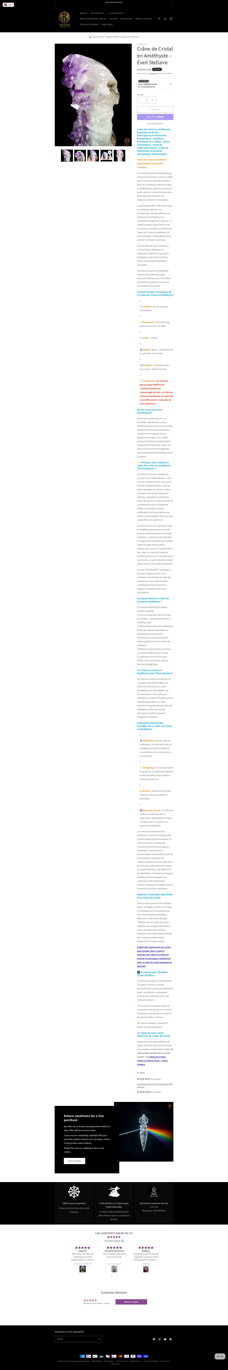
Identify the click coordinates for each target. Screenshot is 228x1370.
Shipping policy (135, 1361)
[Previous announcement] (55, 2)
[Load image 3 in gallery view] (93, 155)
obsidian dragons (69, 1361)
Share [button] (142, 1072)
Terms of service (122, 1361)
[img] (114, 1237)
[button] (98, 13)
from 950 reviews (112, 1240)
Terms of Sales (74, 1161)
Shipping (152, 73)
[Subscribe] (99, 1339)
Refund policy (97, 1361)
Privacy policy (109, 1361)
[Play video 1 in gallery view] (106, 155)
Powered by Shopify (83, 1361)
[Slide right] (129, 156)
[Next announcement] (172, 2)
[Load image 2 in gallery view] (80, 155)
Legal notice (115, 1364)
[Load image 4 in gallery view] (119, 155)
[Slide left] (57, 156)
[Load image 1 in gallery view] (67, 155)
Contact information (151, 1361)
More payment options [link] (155, 123)
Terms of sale (165, 1361)
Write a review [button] (131, 1301)
